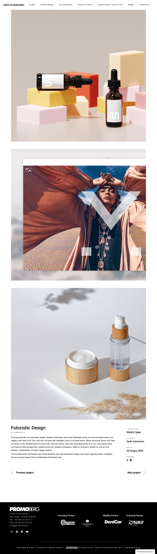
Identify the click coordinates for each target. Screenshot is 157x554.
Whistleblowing (132, 547)
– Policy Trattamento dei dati (107, 547)
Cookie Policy (72, 547)
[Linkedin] (22, 532)
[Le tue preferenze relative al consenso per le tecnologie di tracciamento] (145, 551)
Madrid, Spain (134, 432)
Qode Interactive (135, 441)
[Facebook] (17, 532)
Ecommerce (18, 432)
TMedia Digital (55, 547)
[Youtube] (27, 532)
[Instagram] (12, 532)
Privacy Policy (86, 547)
